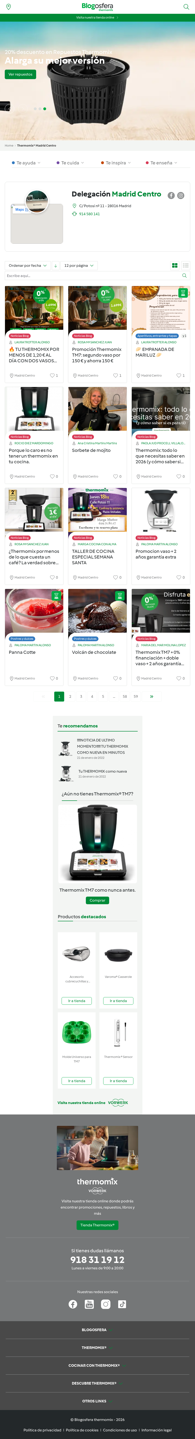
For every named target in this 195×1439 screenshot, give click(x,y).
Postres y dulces (22, 639)
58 (125, 696)
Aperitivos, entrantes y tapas (157, 336)
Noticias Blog (20, 336)
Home (9, 145)
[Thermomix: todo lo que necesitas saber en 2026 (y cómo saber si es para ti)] (161, 414)
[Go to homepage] (97, 7)
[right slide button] (23, 109)
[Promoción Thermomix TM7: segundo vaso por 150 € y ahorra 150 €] (97, 313)
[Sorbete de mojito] (97, 414)
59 (136, 696)
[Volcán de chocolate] (97, 616)
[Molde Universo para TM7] (77, 1032)
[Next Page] (152, 697)
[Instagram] (105, 1304)
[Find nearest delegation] (8, 7)
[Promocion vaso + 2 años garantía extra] (161, 515)
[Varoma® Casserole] (118, 952)
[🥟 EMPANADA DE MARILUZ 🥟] (161, 313)
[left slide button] (9, 109)
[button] (186, 7)
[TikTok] (122, 1304)
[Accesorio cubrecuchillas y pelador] (77, 952)
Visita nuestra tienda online (95, 17)
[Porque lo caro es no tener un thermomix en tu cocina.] (34, 414)
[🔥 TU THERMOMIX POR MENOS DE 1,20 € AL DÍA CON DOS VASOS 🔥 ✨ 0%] (34, 313)
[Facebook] (73, 1304)
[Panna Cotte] (34, 616)
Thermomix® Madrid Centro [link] (36, 145)
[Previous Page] (43, 697)
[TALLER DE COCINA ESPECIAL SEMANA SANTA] (97, 515)
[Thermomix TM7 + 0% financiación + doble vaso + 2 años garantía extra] (161, 616)
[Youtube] (89, 1304)
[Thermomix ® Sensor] (118, 1032)
